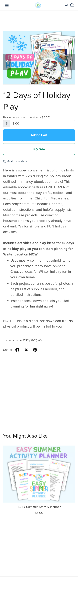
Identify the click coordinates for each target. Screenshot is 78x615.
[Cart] (74, 5)
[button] (7, 62)
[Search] (66, 5)
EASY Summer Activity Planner (39, 507)
